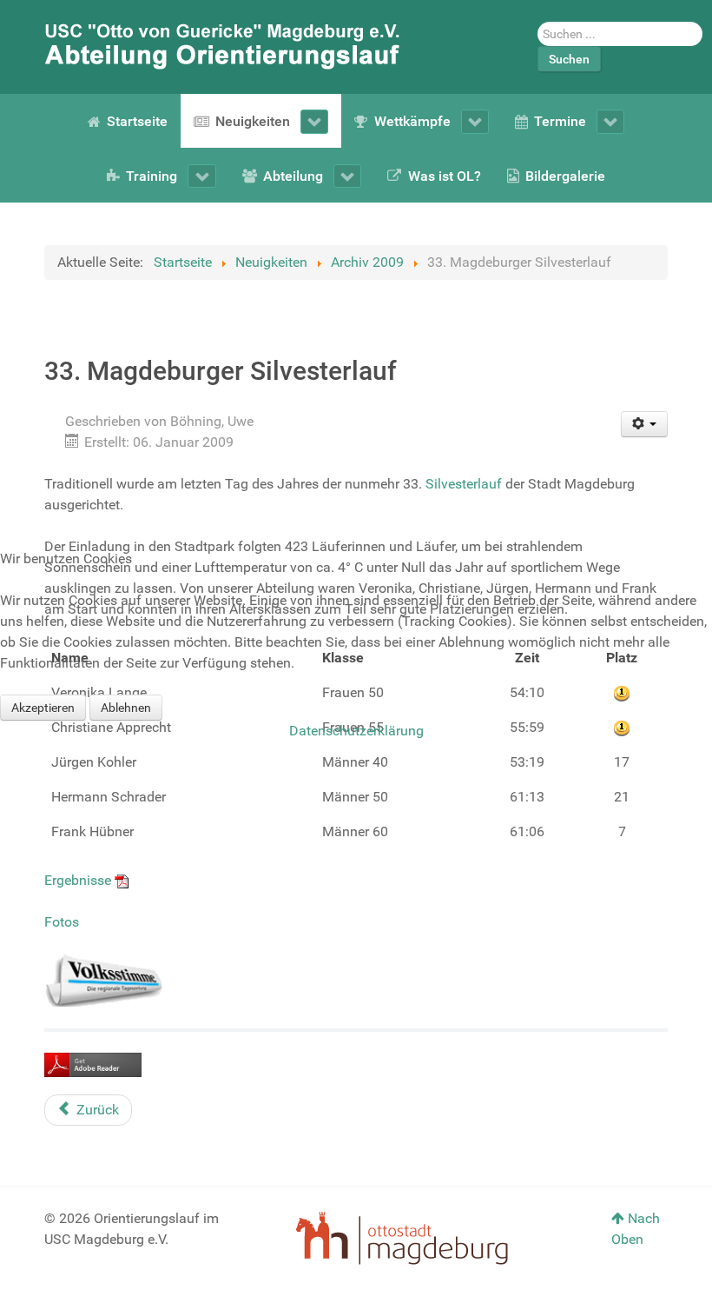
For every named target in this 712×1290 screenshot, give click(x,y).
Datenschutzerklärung (356, 730)
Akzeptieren (43, 708)
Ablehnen (126, 708)
